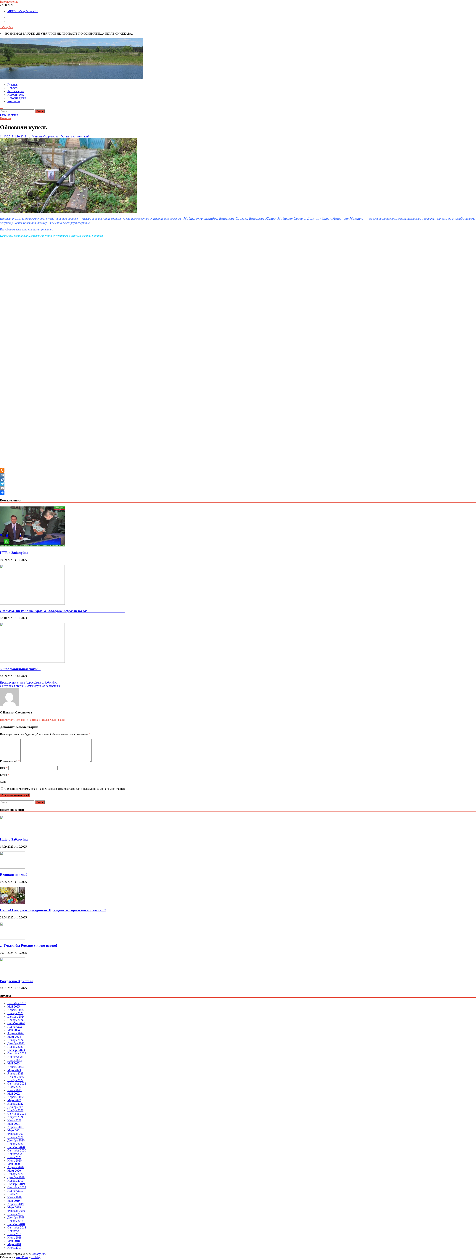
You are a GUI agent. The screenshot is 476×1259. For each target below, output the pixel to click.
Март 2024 (14, 1036)
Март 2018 (14, 1244)
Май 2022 (13, 1093)
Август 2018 (15, 1230)
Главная (12, 84)
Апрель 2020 (15, 1167)
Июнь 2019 (14, 1197)
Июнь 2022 (14, 1090)
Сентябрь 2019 (16, 1187)
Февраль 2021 (16, 1133)
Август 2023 (15, 1056)
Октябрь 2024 (16, 1023)
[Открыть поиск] (1, 108)
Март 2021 (14, 1130)
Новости (12, 87)
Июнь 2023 (14, 1060)
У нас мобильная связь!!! (20, 669)
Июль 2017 (14, 1247)
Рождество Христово (16, 981)
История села (15, 94)
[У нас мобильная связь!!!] (32, 661)
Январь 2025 (15, 1013)
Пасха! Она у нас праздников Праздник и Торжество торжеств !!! (53, 910)
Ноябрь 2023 (15, 1046)
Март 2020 (14, 1170)
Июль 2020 (14, 1157)
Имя (4, 767)
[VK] (238, 475)
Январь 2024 (15, 1040)
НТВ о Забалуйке (14, 553)
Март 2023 (14, 1070)
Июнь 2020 (14, 1160)
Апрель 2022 (15, 1096)
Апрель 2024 (15, 1033)
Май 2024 (13, 1030)
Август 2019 (15, 1190)
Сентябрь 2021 (16, 1113)
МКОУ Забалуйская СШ (22, 11)
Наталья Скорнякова (45, 136)
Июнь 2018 (14, 1237)
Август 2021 (15, 1117)
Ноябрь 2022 (15, 1080)
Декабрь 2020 (16, 1140)
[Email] (238, 488)
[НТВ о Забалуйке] (32, 545)
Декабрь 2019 (16, 1177)
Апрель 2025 (15, 1009)
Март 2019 (14, 1207)
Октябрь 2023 (16, 1050)
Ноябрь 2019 (15, 1180)
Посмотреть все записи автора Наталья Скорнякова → (34, 719)
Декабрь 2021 (16, 1107)
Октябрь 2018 (16, 1224)
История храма (16, 98)
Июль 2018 (14, 1234)
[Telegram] (238, 484)
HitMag (36, 1257)
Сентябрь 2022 (16, 1083)
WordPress (22, 1257)
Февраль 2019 (16, 1210)
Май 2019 (13, 1200)
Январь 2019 (15, 1214)
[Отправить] (238, 492)
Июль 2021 (14, 1120)
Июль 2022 (14, 1086)
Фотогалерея (15, 91)
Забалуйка (6, 27)
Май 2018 (13, 1240)
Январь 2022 (15, 1103)
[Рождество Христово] (12, 973)
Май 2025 (13, 1006)
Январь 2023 (15, 1073)
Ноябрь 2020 (15, 1143)
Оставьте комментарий (75, 136)
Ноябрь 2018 (15, 1220)
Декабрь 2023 (16, 1043)
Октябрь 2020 (16, 1147)
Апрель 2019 (15, 1204)
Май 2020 (13, 1163)
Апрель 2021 (15, 1127)
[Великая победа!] (12, 867)
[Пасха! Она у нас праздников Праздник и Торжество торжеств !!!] (12, 902)
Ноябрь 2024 (15, 1019)
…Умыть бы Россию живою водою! (28, 945)
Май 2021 (13, 1123)
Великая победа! (13, 875)
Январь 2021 (15, 1137)
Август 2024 (15, 1026)
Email (4, 774)
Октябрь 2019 (16, 1184)
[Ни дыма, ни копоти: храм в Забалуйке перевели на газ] (32, 603)
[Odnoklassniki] (238, 470)
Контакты (13, 101)
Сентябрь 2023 (16, 1053)
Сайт (3, 781)
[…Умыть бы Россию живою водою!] (12, 938)
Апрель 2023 (15, 1066)
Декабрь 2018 (16, 1217)
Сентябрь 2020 (16, 1150)
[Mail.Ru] (238, 479)
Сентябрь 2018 (16, 1227)
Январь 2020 (15, 1173)
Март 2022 (14, 1100)
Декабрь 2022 (16, 1076)
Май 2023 (13, 1063)
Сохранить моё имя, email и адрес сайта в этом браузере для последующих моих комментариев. (65, 788)
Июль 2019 (14, 1194)
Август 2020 (15, 1153)
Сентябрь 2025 (16, 1003)
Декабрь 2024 (16, 1016)
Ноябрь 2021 (15, 1110)
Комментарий (10, 761)
